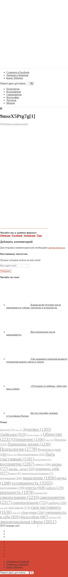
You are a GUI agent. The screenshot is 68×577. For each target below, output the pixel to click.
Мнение (10, 103)
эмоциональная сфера (28, 521)
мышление (39, 477)
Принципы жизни (29, 444)
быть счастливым (27, 456)
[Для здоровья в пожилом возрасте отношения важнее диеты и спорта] (18, 359)
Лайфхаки (13, 434)
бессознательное (31, 454)
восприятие (17, 463)
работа (55, 487)
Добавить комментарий (15, 124)
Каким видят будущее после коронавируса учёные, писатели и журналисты (33, 306)
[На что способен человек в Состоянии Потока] (18, 413)
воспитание (43, 459)
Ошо (49, 440)
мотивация (11, 478)
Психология (12, 89)
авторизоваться (56, 247)
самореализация (30, 502)
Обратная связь (29, 525)
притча (35, 488)
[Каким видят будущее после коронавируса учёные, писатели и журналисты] (18, 304)
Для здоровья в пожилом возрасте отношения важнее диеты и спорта (36, 360)
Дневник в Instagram (17, 533)
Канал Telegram (14, 536)
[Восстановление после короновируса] (18, 332)
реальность (17, 492)
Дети (18, 430)
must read (7, 429)
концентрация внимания (37, 473)
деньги (43, 464)
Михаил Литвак (34, 435)
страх (16, 513)
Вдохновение (13, 91)
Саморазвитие (14, 94)
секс (4, 508)
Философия (12, 97)
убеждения (33, 512)
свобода (57, 502)
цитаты (55, 517)
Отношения (28, 439)
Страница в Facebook (17, 531)
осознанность (32, 482)
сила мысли (19, 507)
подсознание (12, 487)
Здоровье (37, 429)
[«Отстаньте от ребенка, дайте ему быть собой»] (18, 386)
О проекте (44, 525)
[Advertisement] (34, 160)
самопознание (19, 497)
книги (15, 473)
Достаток (11, 100)
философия (34, 517)
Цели (12, 455)
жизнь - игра (22, 469)
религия (40, 493)
